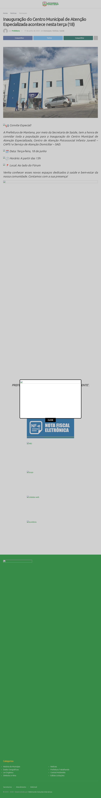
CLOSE (50, 420)
